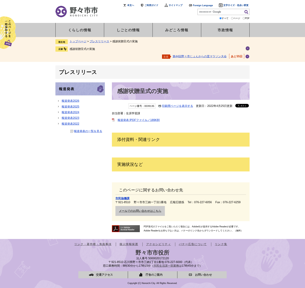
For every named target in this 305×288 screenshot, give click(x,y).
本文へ (130, 5)
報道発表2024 (70, 112)
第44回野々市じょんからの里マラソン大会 (200, 56)
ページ (236, 18)
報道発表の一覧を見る (88, 131)
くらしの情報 (79, 30)
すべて (225, 18)
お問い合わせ (203, 274)
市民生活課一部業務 (166, 265)
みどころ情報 (177, 30)
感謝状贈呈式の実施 (82, 48)
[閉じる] (247, 56)
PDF (247, 18)
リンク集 (221, 244)
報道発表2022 (70, 123)
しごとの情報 (128, 30)
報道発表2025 (70, 106)
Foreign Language (203, 5)
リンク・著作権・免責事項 (93, 244)
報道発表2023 (70, 117)
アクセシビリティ (158, 244)
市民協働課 (122, 198)
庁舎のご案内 (154, 274)
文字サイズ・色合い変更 (236, 5)
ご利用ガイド (151, 5)
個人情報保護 (128, 244)
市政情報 (225, 30)
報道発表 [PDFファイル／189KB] (139, 120)
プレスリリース (99, 41)
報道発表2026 (70, 100)
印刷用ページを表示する (177, 105)
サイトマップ (176, 5)
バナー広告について (193, 244)
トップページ (78, 41)
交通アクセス (104, 274)
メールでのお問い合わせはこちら (140, 210)
